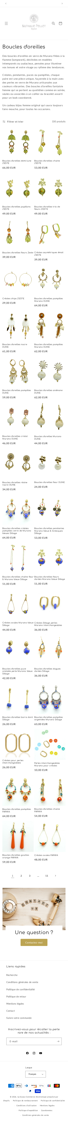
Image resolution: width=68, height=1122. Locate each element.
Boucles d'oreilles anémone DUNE (48, 391)
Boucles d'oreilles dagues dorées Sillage (47, 670)
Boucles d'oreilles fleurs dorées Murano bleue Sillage (49, 578)
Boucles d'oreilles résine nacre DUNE (14, 483)
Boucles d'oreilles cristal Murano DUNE (15, 437)
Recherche (11, 975)
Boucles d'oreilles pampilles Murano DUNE (48, 299)
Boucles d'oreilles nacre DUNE (14, 345)
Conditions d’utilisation (26, 1105)
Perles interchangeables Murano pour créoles (47, 764)
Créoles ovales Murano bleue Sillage (17, 624)
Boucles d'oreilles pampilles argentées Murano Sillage (48, 718)
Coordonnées (47, 1110)
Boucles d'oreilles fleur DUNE (49, 482)
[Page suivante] (55, 875)
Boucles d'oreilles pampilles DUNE (16, 391)
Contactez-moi (34, 942)
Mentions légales (15, 1003)
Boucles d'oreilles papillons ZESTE (16, 208)
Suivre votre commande (19, 1018)
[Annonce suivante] (62, 3)
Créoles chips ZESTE (13, 298)
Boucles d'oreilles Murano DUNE (47, 437)
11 (46, 875)
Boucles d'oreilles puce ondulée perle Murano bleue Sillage (17, 671)
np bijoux (21, 1097)
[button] (6, 23)
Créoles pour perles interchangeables (12, 761)
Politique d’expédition (28, 1110)
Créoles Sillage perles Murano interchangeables (48, 624)
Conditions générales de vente (22, 982)
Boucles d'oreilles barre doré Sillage (17, 718)
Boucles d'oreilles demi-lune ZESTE (16, 162)
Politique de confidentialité (20, 989)
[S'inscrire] (58, 1041)
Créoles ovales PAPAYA (46, 855)
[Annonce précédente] (5, 3)
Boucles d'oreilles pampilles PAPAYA (16, 810)
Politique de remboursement (25, 1101)
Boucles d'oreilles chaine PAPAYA (47, 810)
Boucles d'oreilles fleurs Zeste (17, 253)
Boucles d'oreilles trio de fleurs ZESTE (47, 208)
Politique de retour (16, 996)
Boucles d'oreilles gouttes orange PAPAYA (15, 856)
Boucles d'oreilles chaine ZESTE (47, 162)
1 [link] (12, 875)
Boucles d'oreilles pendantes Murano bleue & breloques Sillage (49, 530)
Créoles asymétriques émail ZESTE (48, 253)
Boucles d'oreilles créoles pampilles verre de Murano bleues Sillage (16, 530)
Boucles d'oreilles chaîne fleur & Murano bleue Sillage (18, 578)
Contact (10, 1010)
